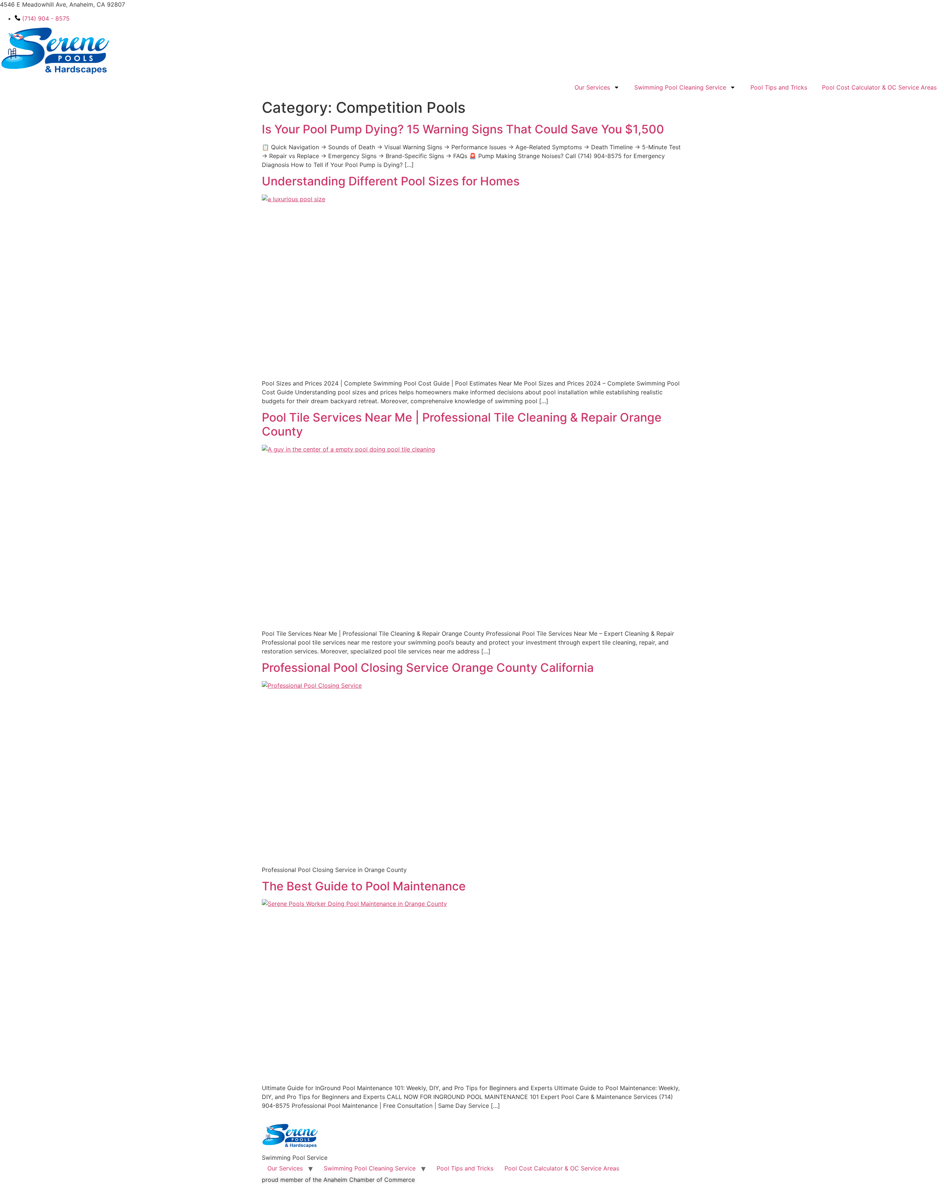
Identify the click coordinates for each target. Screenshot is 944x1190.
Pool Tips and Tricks (778, 87)
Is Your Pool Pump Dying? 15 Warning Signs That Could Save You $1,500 (463, 129)
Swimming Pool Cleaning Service (680, 87)
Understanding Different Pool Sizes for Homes (391, 181)
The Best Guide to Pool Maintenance (364, 886)
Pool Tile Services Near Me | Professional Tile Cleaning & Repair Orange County (462, 424)
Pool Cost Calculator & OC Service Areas (879, 87)
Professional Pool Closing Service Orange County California (428, 667)
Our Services (592, 87)
